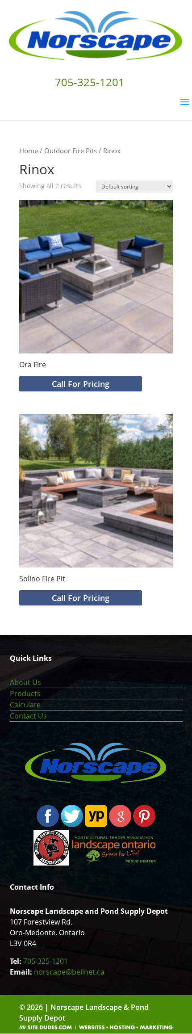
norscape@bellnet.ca (69, 972)
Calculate (25, 705)
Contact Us (28, 716)
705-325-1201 (45, 961)
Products (25, 693)
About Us (25, 682)
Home (28, 150)
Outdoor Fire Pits (70, 150)
